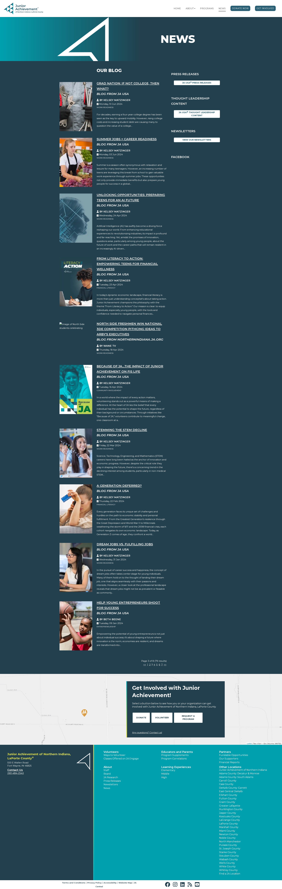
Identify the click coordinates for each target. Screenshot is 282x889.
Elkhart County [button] (228, 795)
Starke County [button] (227, 852)
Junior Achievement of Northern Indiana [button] (243, 770)
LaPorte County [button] (228, 823)
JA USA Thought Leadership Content (197, 114)
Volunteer (162, 717)
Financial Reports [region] (229, 762)
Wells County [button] (227, 863)
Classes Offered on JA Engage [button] (121, 758)
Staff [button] (106, 770)
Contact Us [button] (15, 770)
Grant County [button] (227, 802)
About (190, 8)
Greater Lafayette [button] (229, 805)
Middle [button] (165, 773)
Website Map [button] (125, 883)
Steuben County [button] (229, 855)
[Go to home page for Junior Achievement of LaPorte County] (23, 8)
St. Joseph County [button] (229, 848)
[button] (194, 8)
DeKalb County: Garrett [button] (233, 787)
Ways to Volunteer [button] (114, 755)
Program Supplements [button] (174, 755)
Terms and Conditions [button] (73, 883)
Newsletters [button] (111, 784)
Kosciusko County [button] (229, 816)
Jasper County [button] (227, 813)
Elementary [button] (168, 770)
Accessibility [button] (110, 883)
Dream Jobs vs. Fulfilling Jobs (125, 544)
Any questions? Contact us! (147, 732)
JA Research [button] (111, 777)
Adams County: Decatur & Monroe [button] (239, 773)
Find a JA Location (229, 873)
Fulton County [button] (227, 798)
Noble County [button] (227, 837)
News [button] (107, 788)
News (222, 8)
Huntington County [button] (230, 809)
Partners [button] (225, 752)
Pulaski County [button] (228, 845)
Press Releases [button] (112, 781)
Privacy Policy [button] (94, 883)
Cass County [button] (226, 784)
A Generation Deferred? (119, 485)
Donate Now (240, 8)
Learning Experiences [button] (176, 767)
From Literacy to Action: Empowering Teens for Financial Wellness (127, 264)
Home (177, 8)
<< (144, 664)
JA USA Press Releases (196, 82)
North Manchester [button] (230, 841)
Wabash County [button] (228, 859)
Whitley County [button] (228, 870)
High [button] (164, 777)
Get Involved (265, 8)
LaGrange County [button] (229, 820)
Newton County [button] (228, 834)
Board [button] (107, 773)
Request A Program (188, 717)
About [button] (108, 767)
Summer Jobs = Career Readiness (127, 139)
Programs (207, 8)
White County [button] (227, 866)
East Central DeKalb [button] (231, 791)
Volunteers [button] (111, 752)
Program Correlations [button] (174, 758)
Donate (141, 717)
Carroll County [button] (227, 780)
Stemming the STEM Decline (122, 430)
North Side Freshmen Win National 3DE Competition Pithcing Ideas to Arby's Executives (129, 329)
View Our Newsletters (196, 140)
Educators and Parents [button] (177, 752)
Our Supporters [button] (228, 758)
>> (165, 664)
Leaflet (249, 743)
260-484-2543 (15, 773)
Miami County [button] (227, 830)
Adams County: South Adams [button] (236, 777)
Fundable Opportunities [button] (233, 755)
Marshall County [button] (228, 827)
